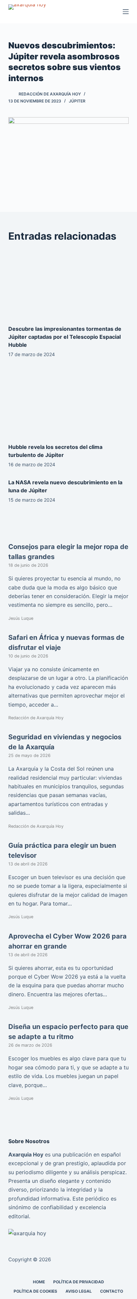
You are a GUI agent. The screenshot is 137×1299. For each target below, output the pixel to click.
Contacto (111, 1291)
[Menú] (126, 12)
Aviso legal (79, 1291)
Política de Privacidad (78, 1281)
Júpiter (77, 100)
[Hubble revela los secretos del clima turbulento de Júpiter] (68, 402)
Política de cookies (35, 1291)
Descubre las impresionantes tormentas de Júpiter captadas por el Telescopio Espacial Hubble (64, 336)
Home (39, 1281)
